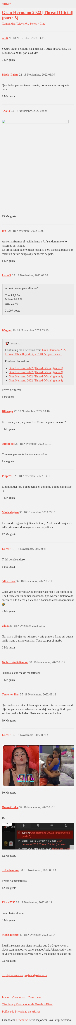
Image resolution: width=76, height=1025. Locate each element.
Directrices (34, 997)
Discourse (22, 1020)
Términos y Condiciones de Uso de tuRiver (27, 1004)
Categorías (18, 997)
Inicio (5, 997)
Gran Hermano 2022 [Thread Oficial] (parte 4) (36, 380)
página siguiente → (35, 975)
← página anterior (12, 975)
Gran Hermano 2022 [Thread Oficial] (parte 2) (36, 372)
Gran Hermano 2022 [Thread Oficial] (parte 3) (36, 376)
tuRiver (6, 3)
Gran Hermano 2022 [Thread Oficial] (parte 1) (36, 368)
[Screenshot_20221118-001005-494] (38, 836)
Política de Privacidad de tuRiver (21, 1011)
